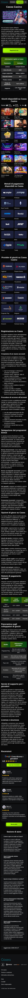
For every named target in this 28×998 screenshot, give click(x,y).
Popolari (3, 105)
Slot (23, 105)
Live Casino (10, 105)
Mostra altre (14, 824)
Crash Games (17, 105)
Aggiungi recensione (14, 764)
